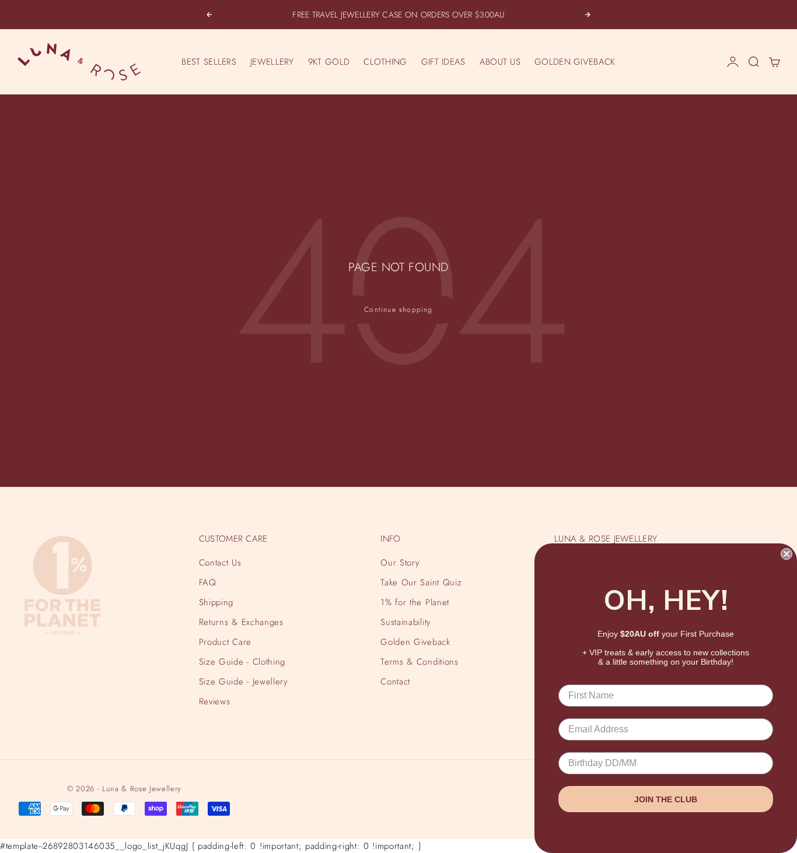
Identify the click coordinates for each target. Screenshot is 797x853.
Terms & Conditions (419, 661)
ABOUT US (500, 61)
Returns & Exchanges (241, 622)
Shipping (216, 602)
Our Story (400, 562)
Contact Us (220, 562)
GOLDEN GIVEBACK (575, 61)
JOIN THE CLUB (665, 799)
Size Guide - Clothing (242, 661)
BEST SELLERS (208, 61)
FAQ (207, 582)
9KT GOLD (328, 61)
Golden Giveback (415, 642)
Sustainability (405, 622)
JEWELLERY (272, 61)
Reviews (214, 701)
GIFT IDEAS (443, 61)
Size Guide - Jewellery (243, 681)
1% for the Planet (414, 602)
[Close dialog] (786, 554)
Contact (395, 681)
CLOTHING (385, 61)
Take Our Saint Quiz (421, 582)
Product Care (225, 642)
